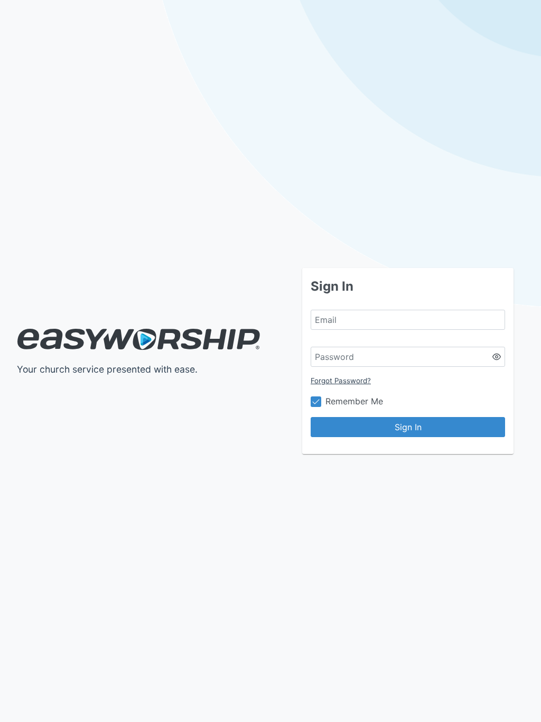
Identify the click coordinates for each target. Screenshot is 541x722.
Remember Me (354, 401)
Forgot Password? (341, 380)
